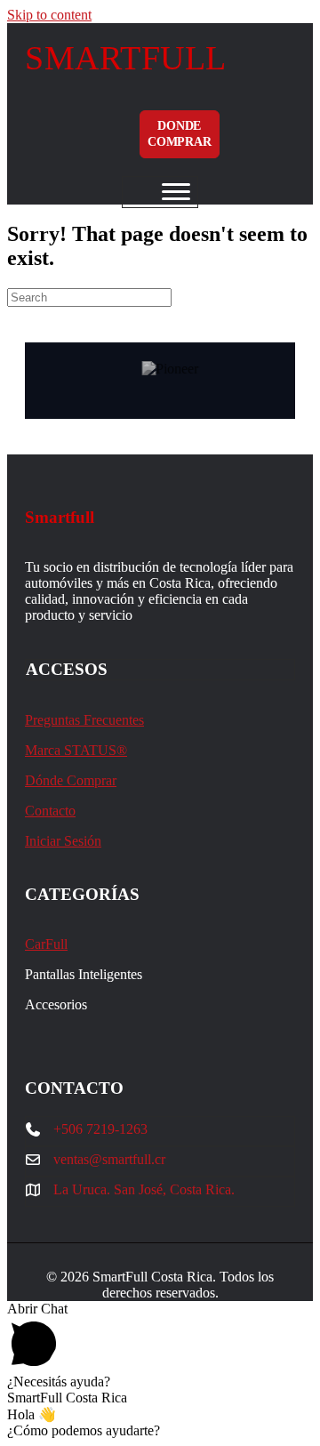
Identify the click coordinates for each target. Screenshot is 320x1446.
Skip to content (49, 14)
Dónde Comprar (70, 780)
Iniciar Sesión (63, 840)
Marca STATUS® (76, 750)
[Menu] (176, 192)
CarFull (46, 944)
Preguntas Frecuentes (84, 719)
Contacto (50, 810)
